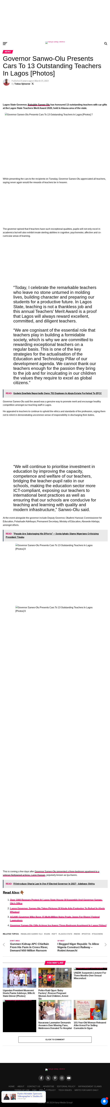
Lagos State (66, 934)
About (20, 1086)
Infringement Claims (90, 1086)
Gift (55, 934)
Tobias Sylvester (22, 84)
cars (47, 934)
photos (86, 934)
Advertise (48, 1086)
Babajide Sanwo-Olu (39, 104)
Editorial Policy (66, 1086)
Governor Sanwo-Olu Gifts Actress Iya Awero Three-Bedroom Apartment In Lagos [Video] (58, 925)
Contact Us (33, 1086)
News (77, 934)
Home (12, 1086)
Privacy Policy (47, 1090)
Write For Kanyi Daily (86, 1090)
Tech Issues (65, 1090)
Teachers (98, 934)
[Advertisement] (55, 20)
